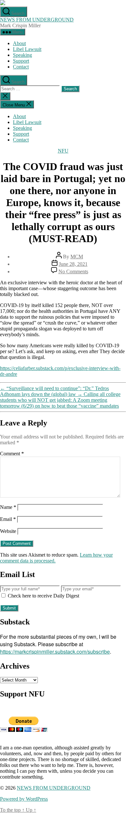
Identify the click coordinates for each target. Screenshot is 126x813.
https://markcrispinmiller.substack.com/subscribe (55, 651)
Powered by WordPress (24, 799)
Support (21, 61)
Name (8, 507)
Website (8, 531)
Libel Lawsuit (27, 49)
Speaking (22, 55)
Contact (21, 66)
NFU (63, 151)
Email (8, 519)
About (19, 43)
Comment (12, 453)
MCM (76, 256)
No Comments (73, 271)
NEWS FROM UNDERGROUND (37, 19)
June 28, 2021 (73, 264)
